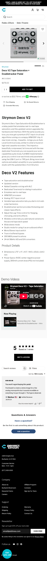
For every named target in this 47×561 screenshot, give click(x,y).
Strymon (5, 67)
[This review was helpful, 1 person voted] (35, 403)
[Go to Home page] (4, 10)
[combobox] (37, 374)
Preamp (25, 23)
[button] (7, 554)
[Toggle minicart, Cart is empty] (37, 9)
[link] (39, 66)
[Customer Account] (32, 9)
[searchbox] (12, 368)
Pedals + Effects (8, 23)
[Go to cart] (37, 9)
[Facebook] (21, 544)
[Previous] (3, 43)
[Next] (43, 43)
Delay (19, 23)
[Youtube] (14, 544)
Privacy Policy (39, 536)
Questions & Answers (23, 415)
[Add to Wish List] (42, 29)
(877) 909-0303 (7, 470)
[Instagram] (17, 544)
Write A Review (23, 357)
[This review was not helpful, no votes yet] (39, 403)
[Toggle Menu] (42, 9)
